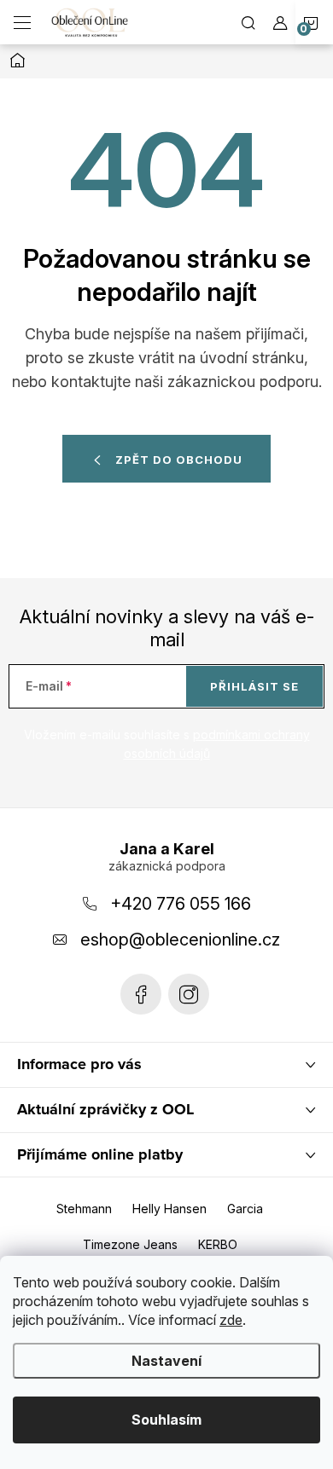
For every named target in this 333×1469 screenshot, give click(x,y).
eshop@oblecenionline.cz (180, 939)
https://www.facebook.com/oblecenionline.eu (140, 994)
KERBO (217, 1244)
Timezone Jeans (130, 1244)
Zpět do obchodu (178, 459)
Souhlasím (166, 1419)
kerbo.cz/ (188, 994)
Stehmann (84, 1208)
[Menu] (22, 22)
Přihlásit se (254, 686)
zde (230, 1319)
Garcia (245, 1208)
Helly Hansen (169, 1208)
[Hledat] (248, 22)
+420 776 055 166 (180, 904)
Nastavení (166, 1360)
